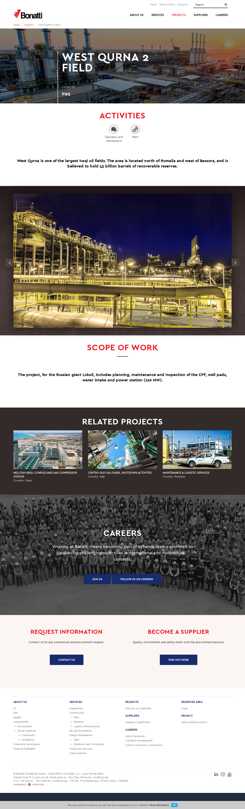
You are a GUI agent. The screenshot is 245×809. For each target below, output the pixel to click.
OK (174, 805)
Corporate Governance (26, 744)
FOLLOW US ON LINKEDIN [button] (137, 579)
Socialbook (28, 739)
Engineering (76, 708)
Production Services (80, 748)
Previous (9, 262)
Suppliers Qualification (138, 722)
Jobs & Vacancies (135, 736)
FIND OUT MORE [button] (178, 660)
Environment (25, 726)
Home (16, 24)
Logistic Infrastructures (87, 726)
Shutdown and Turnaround (89, 744)
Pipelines (78, 721)
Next (235, 262)
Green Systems (78, 753)
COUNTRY (68, 87)
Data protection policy (194, 722)
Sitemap (123, 780)
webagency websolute (28, 784)
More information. (159, 805)
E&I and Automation (80, 730)
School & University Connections (143, 745)
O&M (76, 739)
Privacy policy (109, 780)
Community (28, 735)
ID (14, 708)
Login (184, 708)
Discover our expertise (138, 708)
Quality (17, 717)
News (153, 4)
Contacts (182, 4)
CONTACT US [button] (66, 660)
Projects (29, 24)
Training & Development (139, 740)
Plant (76, 717)
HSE (15, 712)
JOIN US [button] (97, 579)
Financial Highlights (24, 748)
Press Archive (167, 4)
